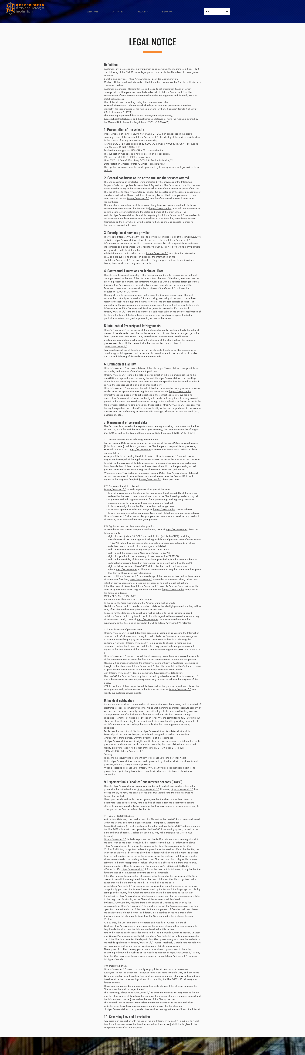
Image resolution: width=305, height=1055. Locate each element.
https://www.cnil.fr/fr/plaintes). (175, 622)
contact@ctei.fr (155, 150)
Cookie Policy (175, 1046)
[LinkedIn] (200, 1046)
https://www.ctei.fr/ (140, 78)
